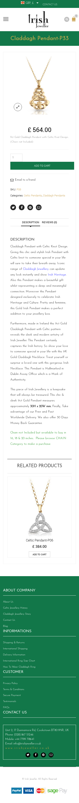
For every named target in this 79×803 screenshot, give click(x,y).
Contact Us (50, 5)
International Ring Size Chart (19, 660)
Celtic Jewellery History (15, 608)
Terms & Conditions (13, 689)
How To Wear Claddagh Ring (19, 667)
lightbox (18, 107)
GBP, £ (30, 3)
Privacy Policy (10, 683)
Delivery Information (14, 654)
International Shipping (15, 648)
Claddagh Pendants (54, 195)
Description (30, 222)
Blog (5, 626)
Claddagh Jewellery (36, 269)
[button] (39, 554)
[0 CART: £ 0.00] (74, 21)
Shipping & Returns (14, 642)
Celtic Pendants (33, 195)
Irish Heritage (57, 274)
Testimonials (9, 701)
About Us (8, 601)
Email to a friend (25, 179)
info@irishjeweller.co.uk (27, 743)
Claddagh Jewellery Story (17, 614)
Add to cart (42, 165)
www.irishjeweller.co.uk (27, 748)
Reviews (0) (49, 222)
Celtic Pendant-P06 (39, 540)
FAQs (6, 707)
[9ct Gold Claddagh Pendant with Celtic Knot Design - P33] (39, 85)
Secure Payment (12, 695)
